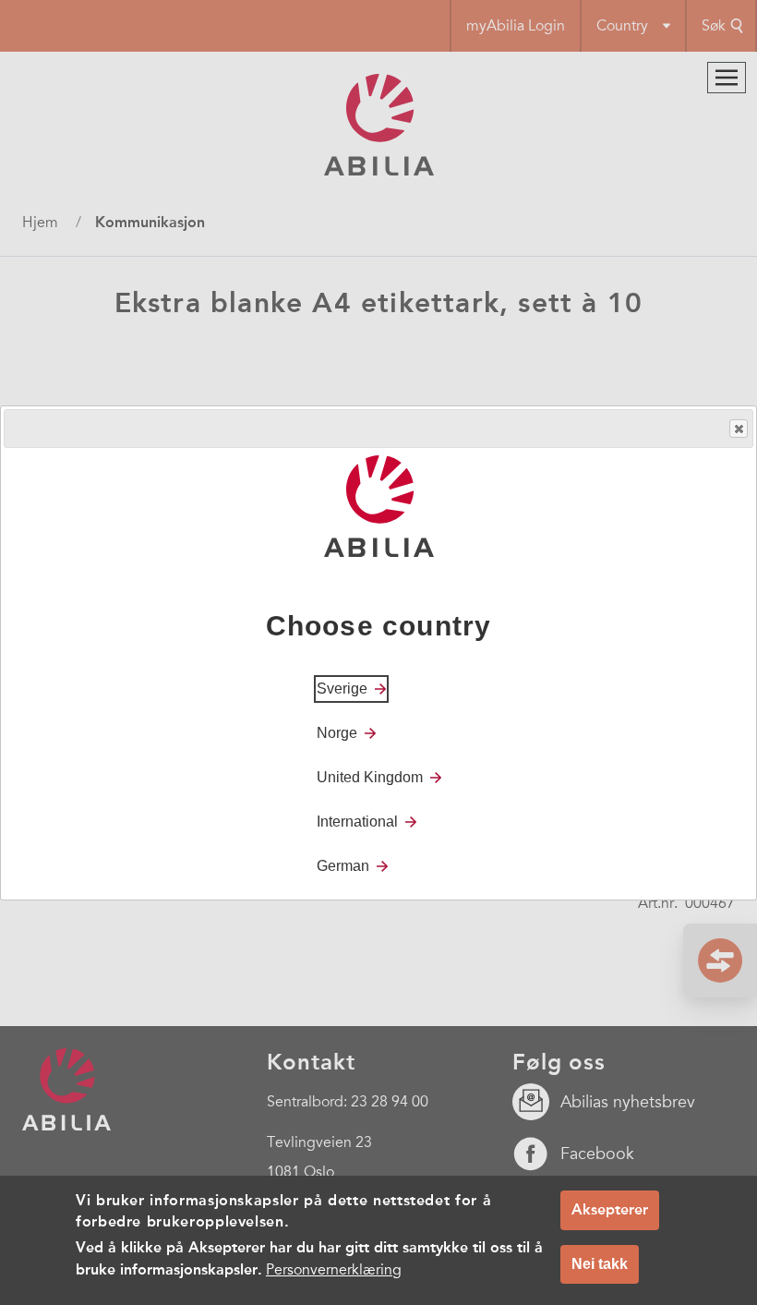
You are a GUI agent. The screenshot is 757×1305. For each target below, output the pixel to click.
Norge (337, 733)
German (343, 866)
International (357, 821)
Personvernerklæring (334, 1270)
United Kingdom (370, 777)
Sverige (342, 688)
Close (738, 428)
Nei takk (599, 1264)
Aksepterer (609, 1209)
